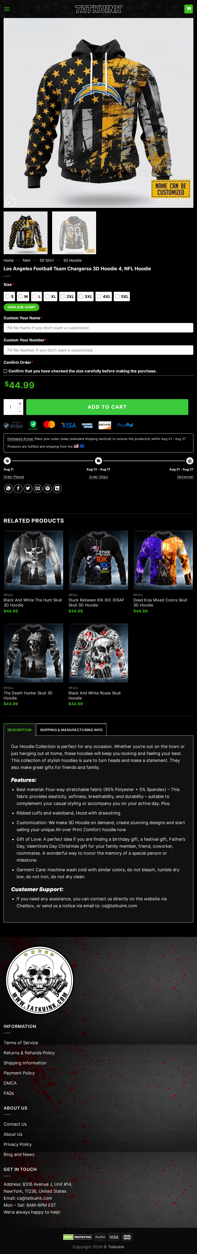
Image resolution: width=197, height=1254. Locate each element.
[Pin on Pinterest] (47, 488)
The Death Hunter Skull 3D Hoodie (28, 695)
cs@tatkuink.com (119, 905)
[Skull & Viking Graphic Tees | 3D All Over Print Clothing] (98, 9)
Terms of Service (21, 1042)
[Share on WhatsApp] (8, 488)
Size (9, 284)
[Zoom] (10, 201)
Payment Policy (19, 1072)
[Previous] (13, 113)
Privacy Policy (18, 1144)
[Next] (183, 113)
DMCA (10, 1083)
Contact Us (15, 1124)
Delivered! (185, 477)
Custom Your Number (25, 340)
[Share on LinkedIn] (57, 488)
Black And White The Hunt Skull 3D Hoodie (33, 602)
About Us (13, 1134)
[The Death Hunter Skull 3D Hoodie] (33, 653)
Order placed (14, 477)
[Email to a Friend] (37, 488)
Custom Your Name (23, 317)
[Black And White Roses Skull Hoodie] (98, 653)
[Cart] (188, 9)
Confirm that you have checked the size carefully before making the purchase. (82, 371)
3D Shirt (46, 260)
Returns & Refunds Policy (29, 1052)
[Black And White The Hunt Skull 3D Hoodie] (33, 560)
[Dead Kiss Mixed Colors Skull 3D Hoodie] (163, 560)
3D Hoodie (72, 260)
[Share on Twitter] (28, 488)
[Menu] (7, 9)
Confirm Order (18, 362)
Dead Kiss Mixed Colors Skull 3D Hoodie (160, 602)
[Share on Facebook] (18, 488)
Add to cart (107, 407)
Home (9, 260)
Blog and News (19, 1154)
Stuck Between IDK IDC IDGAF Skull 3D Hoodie (96, 602)
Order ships (98, 477)
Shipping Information (25, 1062)
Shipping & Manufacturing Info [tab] (71, 730)
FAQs (9, 1093)
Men (27, 260)
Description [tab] (19, 730)
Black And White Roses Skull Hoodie (94, 695)
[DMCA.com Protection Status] (77, 1236)
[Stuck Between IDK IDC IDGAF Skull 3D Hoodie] (98, 560)
